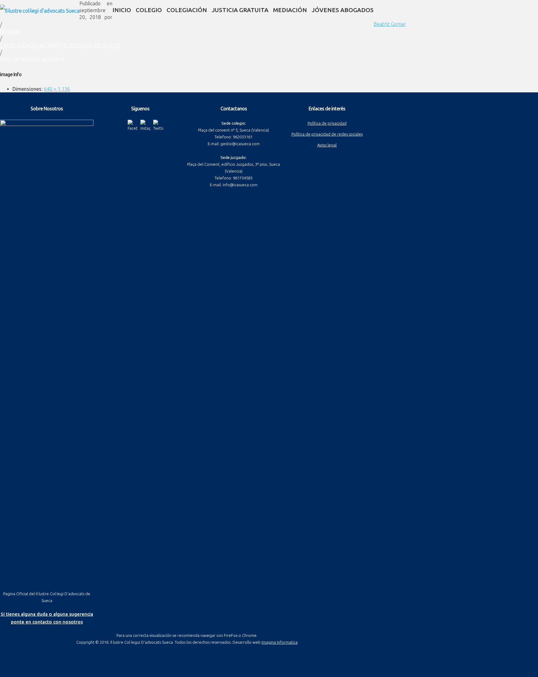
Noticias (10, 31)
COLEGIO (149, 10)
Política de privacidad (327, 123)
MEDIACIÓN (290, 10)
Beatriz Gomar (390, 24)
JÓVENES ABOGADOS (343, 10)
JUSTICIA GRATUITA (240, 10)
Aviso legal (327, 145)
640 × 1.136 (57, 89)
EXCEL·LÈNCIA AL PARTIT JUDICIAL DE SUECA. (61, 45)
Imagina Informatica (280, 642)
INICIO (121, 10)
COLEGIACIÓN (187, 10)
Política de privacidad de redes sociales (327, 134)
